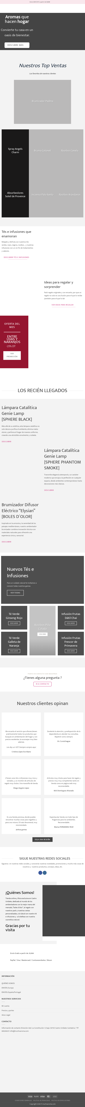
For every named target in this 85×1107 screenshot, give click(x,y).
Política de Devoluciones (60, 1100)
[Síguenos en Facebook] (52, 2)
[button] (3, 8)
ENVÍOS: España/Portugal (11, 992)
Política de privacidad (41, 1100)
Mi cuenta (5, 1006)
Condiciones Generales (23, 1100)
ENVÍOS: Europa (8, 987)
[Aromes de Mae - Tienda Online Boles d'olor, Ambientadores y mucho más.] (42, 8)
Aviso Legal (6, 1015)
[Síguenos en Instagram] (54, 2)
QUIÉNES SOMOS (8, 983)
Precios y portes (8, 1010)
